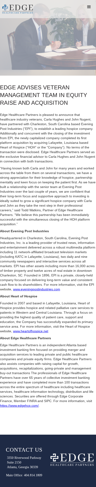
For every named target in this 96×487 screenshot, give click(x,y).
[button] (89, 7)
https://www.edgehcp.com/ (19, 405)
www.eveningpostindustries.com (36, 289)
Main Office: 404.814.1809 (24, 475)
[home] (17, 9)
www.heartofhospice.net (30, 331)
